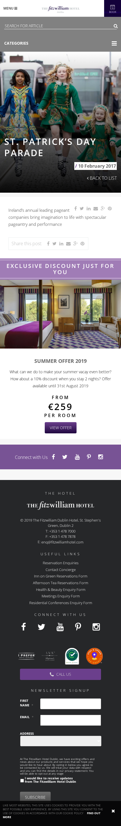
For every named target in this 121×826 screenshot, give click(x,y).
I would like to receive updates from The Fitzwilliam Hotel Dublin (50, 780)
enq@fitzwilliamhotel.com (62, 542)
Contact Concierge (61, 569)
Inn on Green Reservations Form (60, 576)
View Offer (60, 427)
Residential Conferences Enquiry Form (60, 602)
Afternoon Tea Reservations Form (60, 582)
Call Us (63, 674)
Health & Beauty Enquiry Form (60, 589)
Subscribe (35, 797)
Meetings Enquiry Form (61, 596)
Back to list (103, 178)
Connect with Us (31, 457)
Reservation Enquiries (61, 562)
